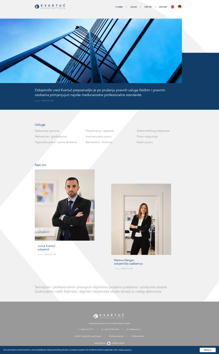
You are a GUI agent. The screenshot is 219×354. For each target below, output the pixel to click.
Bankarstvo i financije (99, 142)
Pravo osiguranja (147, 136)
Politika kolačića (138, 336)
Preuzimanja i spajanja (100, 131)
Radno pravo (145, 142)
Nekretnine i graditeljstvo (51, 136)
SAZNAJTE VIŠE (47, 101)
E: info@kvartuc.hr (134, 329)
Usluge (133, 7)
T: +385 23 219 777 (86, 329)
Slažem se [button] (208, 350)
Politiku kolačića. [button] (125, 350)
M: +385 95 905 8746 (110, 329)
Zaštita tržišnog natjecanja (153, 131)
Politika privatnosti (116, 336)
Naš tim (148, 7)
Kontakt (163, 7)
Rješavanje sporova (47, 131)
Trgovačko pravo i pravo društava (56, 142)
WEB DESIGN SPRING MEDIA (110, 343)
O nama (119, 7)
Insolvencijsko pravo (98, 136)
